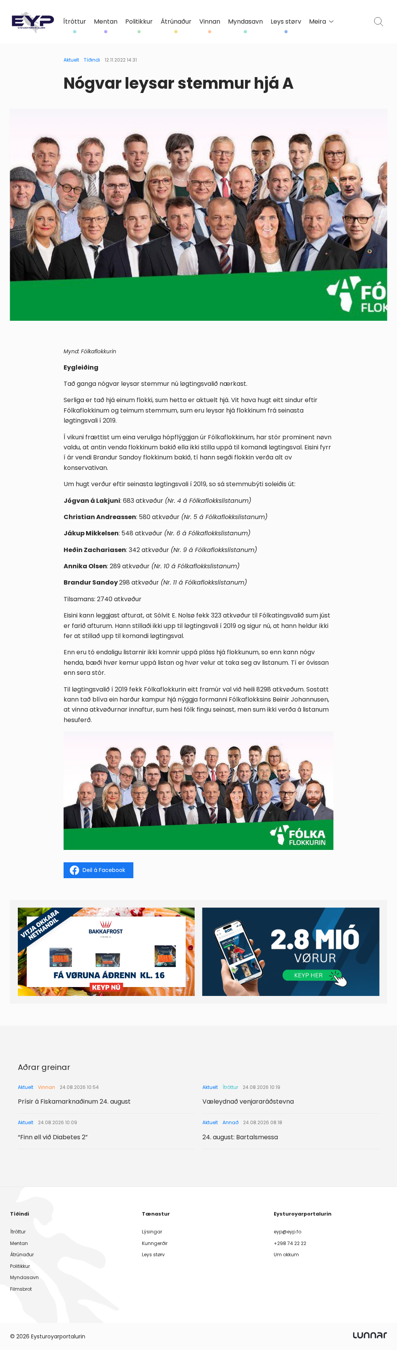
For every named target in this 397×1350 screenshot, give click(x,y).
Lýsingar (152, 1231)
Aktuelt (71, 60)
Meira (317, 21)
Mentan (105, 21)
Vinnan (209, 21)
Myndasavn (245, 21)
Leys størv (286, 21)
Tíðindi (92, 60)
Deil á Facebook (104, 870)
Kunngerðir (154, 1243)
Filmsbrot (21, 1289)
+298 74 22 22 (290, 1243)
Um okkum (286, 1254)
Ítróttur (74, 21)
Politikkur (139, 21)
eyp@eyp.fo (287, 1231)
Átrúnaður (176, 21)
